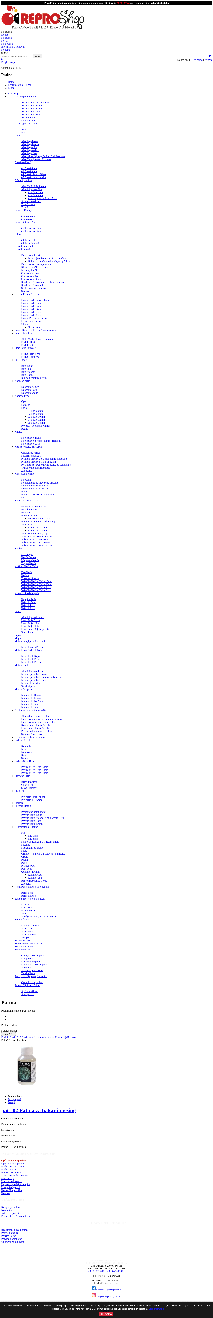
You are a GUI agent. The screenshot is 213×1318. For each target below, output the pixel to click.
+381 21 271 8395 (96, 1271)
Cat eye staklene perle (32, 955)
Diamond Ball (28, 120)
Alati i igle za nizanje (26, 123)
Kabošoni (26, 479)
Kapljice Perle (28, 599)
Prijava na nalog (9, 1232)
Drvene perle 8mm (31, 315)
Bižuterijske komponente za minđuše (47, 258)
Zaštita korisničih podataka (15, 1175)
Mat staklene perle (30, 961)
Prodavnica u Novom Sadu (15, 1216)
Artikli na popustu (10, 1213)
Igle (23, 132)
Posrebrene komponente (34, 811)
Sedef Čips (27, 928)
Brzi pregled (14, 1099)
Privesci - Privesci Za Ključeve (37, 494)
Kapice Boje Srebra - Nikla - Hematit (40, 440)
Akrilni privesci (29, 117)
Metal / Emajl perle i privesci (30, 641)
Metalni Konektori (31, 683)
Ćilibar (18, 234)
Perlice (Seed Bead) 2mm (34, 766)
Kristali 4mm (28, 605)
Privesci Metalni (23, 805)
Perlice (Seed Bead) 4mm (34, 772)
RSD (208, 56)
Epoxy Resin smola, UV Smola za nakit (36, 330)
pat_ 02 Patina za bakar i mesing (38, 1110)
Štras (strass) (27, 994)
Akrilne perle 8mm (31, 114)
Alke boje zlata (29, 153)
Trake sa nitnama (30, 578)
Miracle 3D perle (23, 689)
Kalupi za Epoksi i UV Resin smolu (40, 841)
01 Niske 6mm (35, 410)
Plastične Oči (28, 865)
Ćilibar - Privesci (30, 243)
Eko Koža (26, 572)
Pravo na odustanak (11, 1181)
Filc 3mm (33, 838)
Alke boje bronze (30, 144)
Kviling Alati (35, 874)
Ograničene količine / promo (30, 737)
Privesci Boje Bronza (32, 823)
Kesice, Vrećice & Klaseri (28, 446)
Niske (24, 407)
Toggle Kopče (28, 563)
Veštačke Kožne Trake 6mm (36, 590)
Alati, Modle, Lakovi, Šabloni (37, 339)
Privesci (25, 491)
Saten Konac (28, 524)
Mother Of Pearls (30, 925)
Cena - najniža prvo (44, 1037)
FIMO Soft (27, 345)
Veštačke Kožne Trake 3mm (36, 587)
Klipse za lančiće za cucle (34, 267)
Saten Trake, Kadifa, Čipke (35, 533)
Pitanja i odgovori (10, 1187)
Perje (24, 862)
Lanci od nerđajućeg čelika (35, 629)
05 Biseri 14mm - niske (33, 177)
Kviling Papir (35, 877)
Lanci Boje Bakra (30, 620)
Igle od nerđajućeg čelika (34, 377)
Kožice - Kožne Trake (26, 566)
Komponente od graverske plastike (39, 482)
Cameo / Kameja (23, 210)
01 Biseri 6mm (29, 168)
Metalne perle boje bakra (34, 674)
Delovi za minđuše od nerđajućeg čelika (49, 261)
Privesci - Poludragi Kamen (35, 425)
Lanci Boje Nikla (30, 623)
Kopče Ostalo (28, 557)
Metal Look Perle (30, 659)
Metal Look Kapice (31, 656)
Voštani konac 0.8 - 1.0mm (35, 542)
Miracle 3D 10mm (31, 695)
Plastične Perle (22, 775)
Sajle (23, 913)
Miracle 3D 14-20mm (32, 701)
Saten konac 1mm (37, 527)
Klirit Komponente (24, 473)
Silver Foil (26, 967)
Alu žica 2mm (35, 192)
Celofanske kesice (30, 452)
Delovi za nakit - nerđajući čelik (38, 722)
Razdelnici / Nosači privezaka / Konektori (43, 282)
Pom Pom (26, 868)
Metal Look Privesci (32, 662)
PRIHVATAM (106, 1313)
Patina (24, 859)
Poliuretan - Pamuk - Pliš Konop (38, 521)
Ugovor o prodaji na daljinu (15, 1184)
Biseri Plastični (29, 781)
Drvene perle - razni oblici (35, 300)
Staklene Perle (22, 949)
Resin (24, 755)
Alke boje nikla (29, 147)
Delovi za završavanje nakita (36, 264)
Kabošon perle (22, 380)
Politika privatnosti (11, 1172)
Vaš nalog (197, 59)
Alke (17, 135)
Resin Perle (27, 892)
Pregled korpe (8, 62)
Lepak (18, 635)
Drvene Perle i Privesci (27, 294)
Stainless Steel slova (31, 734)
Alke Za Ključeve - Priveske (36, 159)
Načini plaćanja (9, 1169)
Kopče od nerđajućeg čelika (36, 725)
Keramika (26, 746)
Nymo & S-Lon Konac (33, 506)
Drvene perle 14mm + (32, 309)
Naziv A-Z (8, 1034)
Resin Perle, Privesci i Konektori (32, 886)
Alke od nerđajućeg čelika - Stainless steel (43, 156)
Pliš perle (19, 790)
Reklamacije (7, 1178)
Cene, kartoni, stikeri (32, 982)
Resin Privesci (28, 895)
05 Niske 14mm (36, 422)
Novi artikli (7, 1210)
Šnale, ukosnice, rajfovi (33, 288)
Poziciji (5, 1037)
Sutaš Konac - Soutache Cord (36, 536)
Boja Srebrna (28, 371)
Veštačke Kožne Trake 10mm (36, 581)
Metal (24, 749)
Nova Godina (35, 327)
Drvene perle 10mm (31, 303)
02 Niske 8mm (35, 413)
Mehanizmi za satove (32, 847)
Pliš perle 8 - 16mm (31, 799)
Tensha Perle (28, 973)
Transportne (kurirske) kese (35, 467)
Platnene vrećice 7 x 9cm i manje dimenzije (44, 458)
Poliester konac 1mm (39, 518)
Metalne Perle (22, 665)
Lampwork (27, 958)
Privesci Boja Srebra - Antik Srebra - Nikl (43, 817)
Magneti (19, 638)
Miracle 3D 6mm (30, 704)
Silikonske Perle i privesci (28, 943)
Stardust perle (28, 686)
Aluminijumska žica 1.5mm (42, 198)
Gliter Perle (27, 784)
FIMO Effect (28, 342)
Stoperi (25, 291)
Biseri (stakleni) (23, 162)
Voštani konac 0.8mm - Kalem (37, 545)
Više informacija (156, 1309)
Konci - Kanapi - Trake (27, 500)
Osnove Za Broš (30, 273)
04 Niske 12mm (36, 419)
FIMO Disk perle (30, 356)
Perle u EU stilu (23, 740)
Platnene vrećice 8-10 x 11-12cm (38, 461)
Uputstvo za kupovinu (13, 1163)
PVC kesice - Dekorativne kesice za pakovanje (46, 464)
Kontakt (5, 1193)
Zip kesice (26, 470)
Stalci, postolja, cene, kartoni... (31, 976)
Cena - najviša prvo (65, 1037)
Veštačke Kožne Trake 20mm (36, 584)
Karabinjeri (27, 554)
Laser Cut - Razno (31, 321)
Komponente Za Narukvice (35, 488)
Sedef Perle (27, 931)
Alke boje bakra (29, 141)
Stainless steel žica (31, 201)
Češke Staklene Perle (26, 222)
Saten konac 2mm (37, 530)
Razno (24, 428)
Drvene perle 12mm (31, 306)
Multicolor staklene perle (34, 964)
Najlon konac (28, 910)
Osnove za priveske (31, 276)
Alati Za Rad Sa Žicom (33, 186)
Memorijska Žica (30, 270)
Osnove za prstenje (31, 279)
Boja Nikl (26, 368)
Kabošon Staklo (29, 392)
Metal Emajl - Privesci (33, 647)
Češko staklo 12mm (31, 231)
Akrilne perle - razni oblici (35, 102)
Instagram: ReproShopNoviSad (108, 1296)
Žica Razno (27, 207)
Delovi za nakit (23, 249)
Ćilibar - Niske (29, 240)
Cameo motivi (28, 216)
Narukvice (26, 752)
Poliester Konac (29, 515)
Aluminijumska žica (31, 189)
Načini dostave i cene (12, 1166)
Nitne (24, 850)
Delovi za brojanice (25, 246)
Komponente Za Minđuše (34, 485)
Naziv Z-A (28, 1037)
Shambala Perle (23, 940)
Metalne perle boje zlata (33, 680)
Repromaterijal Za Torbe (34, 880)
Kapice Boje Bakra (31, 437)
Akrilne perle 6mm (31, 111)
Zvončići (26, 883)
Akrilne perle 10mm (31, 105)
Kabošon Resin (29, 389)
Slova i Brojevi (29, 787)
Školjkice (26, 937)
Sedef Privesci (28, 934)
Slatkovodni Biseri (24, 946)
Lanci (18, 611)
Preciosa (19, 802)
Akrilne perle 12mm (31, 108)
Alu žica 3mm (35, 195)
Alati (23, 129)
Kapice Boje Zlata (30, 443)
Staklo (24, 758)
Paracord (26, 512)
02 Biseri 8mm (29, 171)
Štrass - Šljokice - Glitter (27, 985)
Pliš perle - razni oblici (33, 796)
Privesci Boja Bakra (31, 814)
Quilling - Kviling (30, 871)
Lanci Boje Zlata (30, 626)
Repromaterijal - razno (26, 826)
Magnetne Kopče (30, 560)
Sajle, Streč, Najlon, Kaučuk (30, 898)
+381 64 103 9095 (115, 1271)
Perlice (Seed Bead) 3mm (34, 769)
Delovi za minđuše (31, 255)
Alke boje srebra (30, 150)
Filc (23, 832)
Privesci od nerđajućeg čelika (36, 731)
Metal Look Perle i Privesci (29, 650)
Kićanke (25, 844)
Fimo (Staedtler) (23, 333)
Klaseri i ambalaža (31, 455)
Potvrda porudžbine (11, 1238)
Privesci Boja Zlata (31, 820)
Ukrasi (25, 324)
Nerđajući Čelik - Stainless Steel (31, 710)
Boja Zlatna (27, 374)
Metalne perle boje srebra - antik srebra (41, 677)
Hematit (25, 404)
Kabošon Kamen (30, 386)
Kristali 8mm (28, 608)
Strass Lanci (27, 632)
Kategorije (13, 93)
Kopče (18, 548)
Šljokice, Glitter (29, 991)
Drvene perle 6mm (31, 312)
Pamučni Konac (29, 509)
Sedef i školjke (22, 919)
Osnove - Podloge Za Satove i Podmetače (43, 853)
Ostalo (24, 856)
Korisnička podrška (11, 1190)
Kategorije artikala (11, 1207)
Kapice (18, 431)
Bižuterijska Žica (23, 180)
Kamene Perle (22, 395)
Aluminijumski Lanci (32, 617)
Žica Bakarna (28, 204)
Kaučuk (25, 904)
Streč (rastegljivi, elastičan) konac (38, 916)
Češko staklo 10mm (31, 228)
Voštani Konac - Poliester (34, 539)
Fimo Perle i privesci (25, 348)
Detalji (11, 1102)
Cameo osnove (29, 219)
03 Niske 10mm (36, 416)
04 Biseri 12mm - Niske (33, 174)
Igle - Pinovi (21, 359)
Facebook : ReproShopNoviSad (108, 1290)
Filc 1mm (33, 835)
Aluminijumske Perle (32, 671)
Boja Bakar (27, 365)
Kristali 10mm (28, 602)
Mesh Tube (27, 907)
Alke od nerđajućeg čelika (35, 716)
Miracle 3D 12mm (31, 698)
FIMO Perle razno (30, 353)
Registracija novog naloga (15, 1229)
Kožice (25, 575)
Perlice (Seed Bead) (25, 761)
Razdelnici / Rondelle (32, 285)
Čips (23, 401)
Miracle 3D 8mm (30, 707)
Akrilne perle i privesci (27, 96)
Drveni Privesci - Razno (34, 318)
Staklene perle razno (32, 970)
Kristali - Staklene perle (27, 593)
